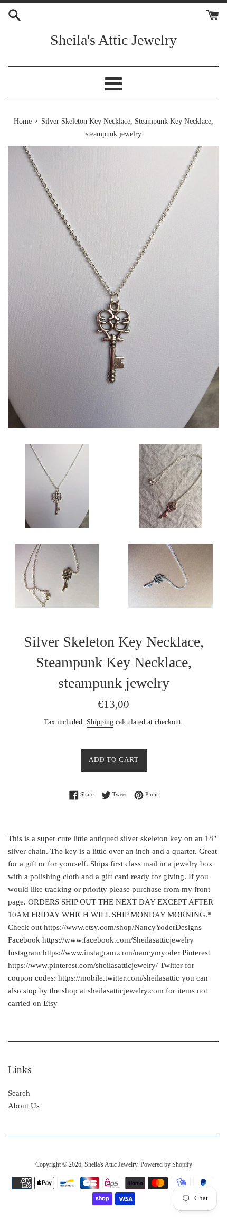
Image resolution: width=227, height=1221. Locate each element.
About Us (24, 1106)
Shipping (100, 722)
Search (19, 1093)
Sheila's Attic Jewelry (113, 40)
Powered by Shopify (166, 1164)
